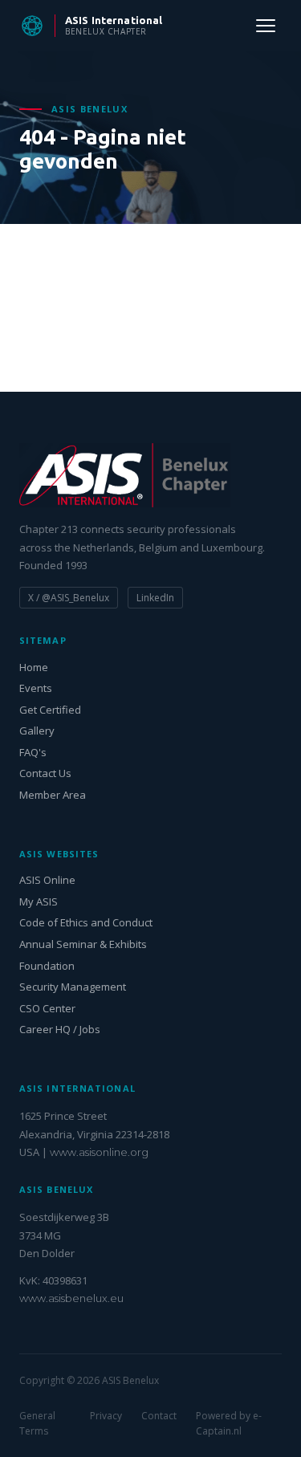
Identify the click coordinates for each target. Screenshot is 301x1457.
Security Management (72, 986)
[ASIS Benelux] (150, 475)
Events (35, 688)
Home (33, 667)
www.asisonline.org (99, 1152)
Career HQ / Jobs (59, 1029)
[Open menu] (266, 26)
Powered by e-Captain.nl (229, 1423)
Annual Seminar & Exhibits (83, 944)
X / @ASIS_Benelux (68, 597)
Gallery (37, 730)
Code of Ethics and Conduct (86, 922)
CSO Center (47, 1008)
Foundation (47, 965)
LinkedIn (155, 597)
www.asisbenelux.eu (71, 1298)
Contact (159, 1415)
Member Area (52, 795)
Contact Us (45, 773)
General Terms (37, 1423)
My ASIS (38, 901)
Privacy (106, 1415)
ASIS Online (47, 880)
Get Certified (50, 709)
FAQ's (33, 752)
